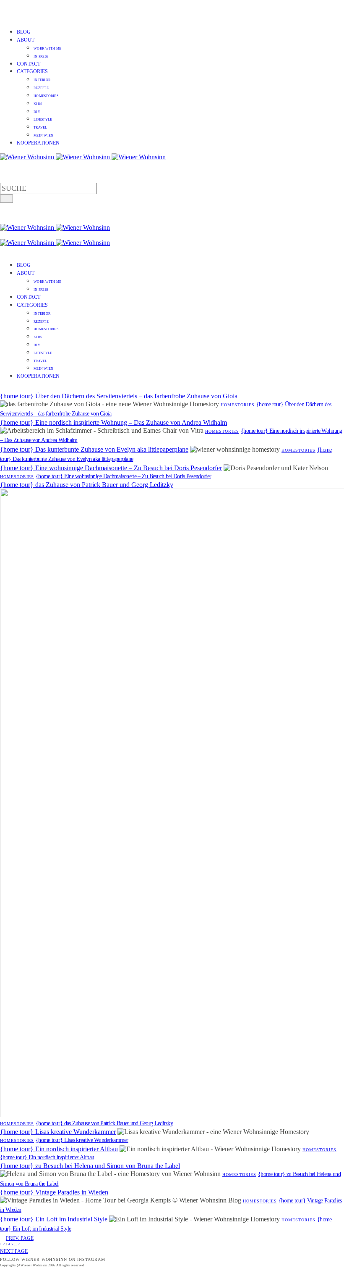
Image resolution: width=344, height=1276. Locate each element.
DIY (37, 112)
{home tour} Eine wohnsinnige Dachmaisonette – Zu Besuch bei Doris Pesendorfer (111, 467)
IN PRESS (41, 56)
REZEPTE (41, 88)
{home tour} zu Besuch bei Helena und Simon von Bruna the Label (90, 1165)
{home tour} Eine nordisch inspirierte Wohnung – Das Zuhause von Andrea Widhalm (113, 422)
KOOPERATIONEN (38, 143)
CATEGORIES (32, 71)
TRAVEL (40, 127)
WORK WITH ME (47, 48)
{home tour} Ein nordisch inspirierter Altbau (59, 1148)
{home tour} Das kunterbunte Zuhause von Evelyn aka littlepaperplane (94, 449)
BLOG (24, 32)
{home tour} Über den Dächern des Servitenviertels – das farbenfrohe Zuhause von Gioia (118, 396)
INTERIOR (42, 80)
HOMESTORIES (46, 96)
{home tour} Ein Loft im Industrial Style (53, 1219)
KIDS (38, 104)
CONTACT (28, 64)
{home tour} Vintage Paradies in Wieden (54, 1192)
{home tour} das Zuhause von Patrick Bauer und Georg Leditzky (86, 484)
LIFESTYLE (43, 119)
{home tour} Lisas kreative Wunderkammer (58, 1131)
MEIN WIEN (43, 135)
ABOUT (25, 40)
